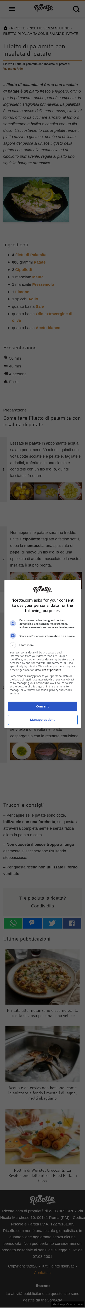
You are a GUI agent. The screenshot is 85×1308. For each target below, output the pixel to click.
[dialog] (42, 654)
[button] (42, 645)
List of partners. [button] (51, 670)
